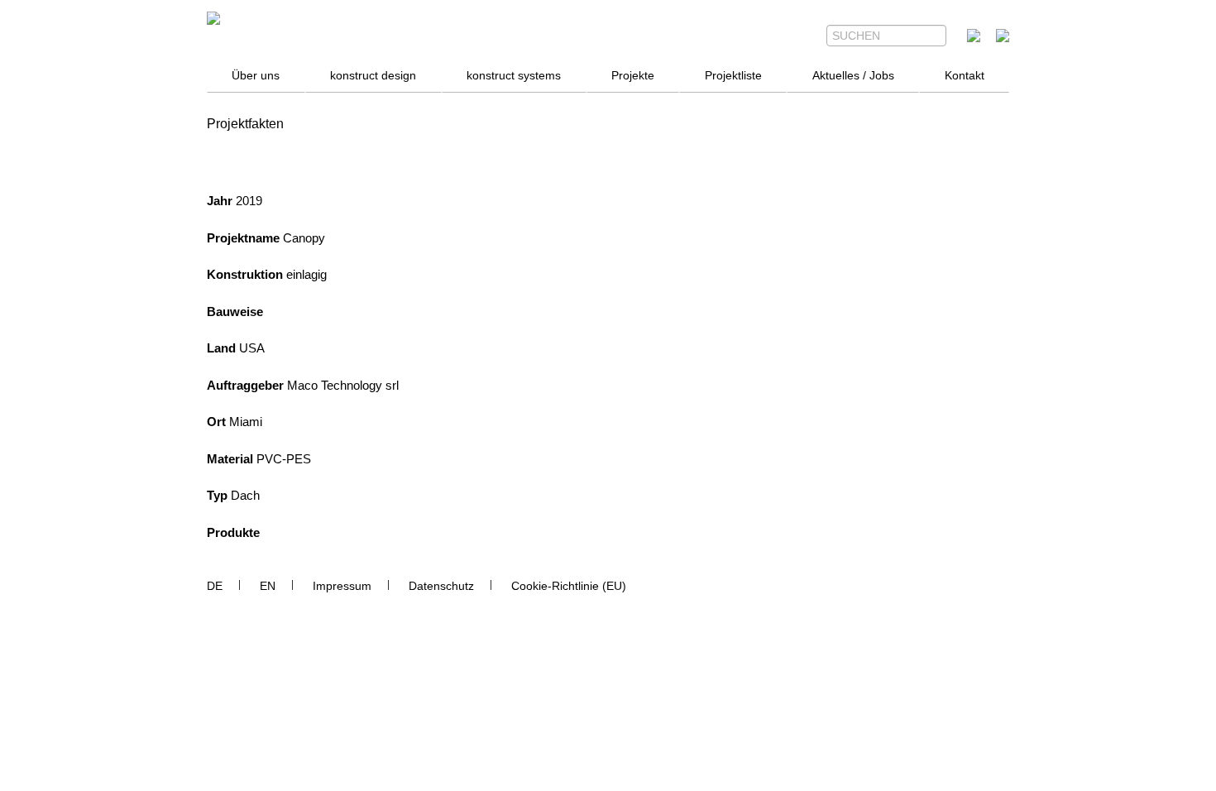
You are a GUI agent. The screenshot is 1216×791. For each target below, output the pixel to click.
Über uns (256, 75)
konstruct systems (514, 75)
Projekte (632, 75)
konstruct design (373, 75)
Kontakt (964, 75)
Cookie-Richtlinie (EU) (568, 585)
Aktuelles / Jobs (853, 75)
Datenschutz (441, 585)
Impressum (342, 585)
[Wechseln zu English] (267, 585)
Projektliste (733, 75)
